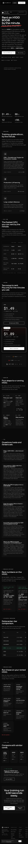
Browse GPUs (13, 829)
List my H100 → (9, 779)
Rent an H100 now (7, 52)
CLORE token (20, 830)
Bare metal (13, 831)
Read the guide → (7, 609)
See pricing (20, 52)
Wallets (20, 835)
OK (20, 841)
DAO (20, 833)
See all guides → (6, 734)
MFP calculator (13, 837)
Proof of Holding (12, 834)
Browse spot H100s (14, 323)
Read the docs (20, 808)
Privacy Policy (8, 841)
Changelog (21, 837)
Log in (15, 2)
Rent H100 (21, 2)
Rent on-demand (14, 348)
